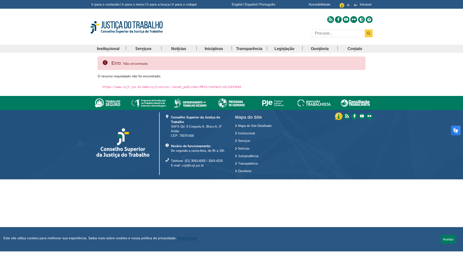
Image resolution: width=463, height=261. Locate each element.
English (237, 4)
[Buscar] (369, 33)
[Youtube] (362, 116)
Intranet (366, 4)
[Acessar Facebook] (338, 19)
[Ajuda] (369, 19)
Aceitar (448, 239)
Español (251, 4)
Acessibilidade (319, 4)
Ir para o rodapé (184, 4)
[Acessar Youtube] (346, 19)
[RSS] (347, 116)
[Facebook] (354, 116)
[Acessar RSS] (330, 19)
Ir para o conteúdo (105, 4)
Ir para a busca (158, 4)
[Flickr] (369, 116)
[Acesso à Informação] (339, 116)
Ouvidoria (244, 171)
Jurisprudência (247, 156)
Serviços (243, 141)
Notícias (243, 148)
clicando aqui (187, 238)
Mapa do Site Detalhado (254, 126)
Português (267, 4)
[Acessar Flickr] (353, 19)
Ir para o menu (133, 4)
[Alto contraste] (361, 19)
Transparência (247, 163)
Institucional (246, 133)
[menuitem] (108, 49)
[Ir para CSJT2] (135, 27)
